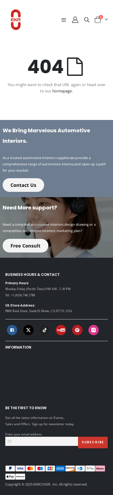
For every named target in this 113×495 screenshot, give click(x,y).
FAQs (9, 370)
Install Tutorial (15, 376)
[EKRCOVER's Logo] (15, 20)
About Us (12, 357)
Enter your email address (23, 434)
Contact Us (23, 185)
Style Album (14, 382)
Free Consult (25, 246)
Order (9, 389)
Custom (11, 395)
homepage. (62, 90)
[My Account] (74, 20)
